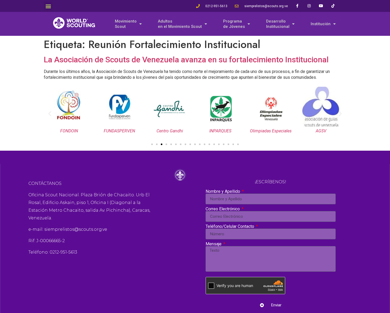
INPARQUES (220, 130)
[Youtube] (321, 6)
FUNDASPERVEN (119, 130)
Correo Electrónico (223, 209)
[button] (48, 6)
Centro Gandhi (170, 130)
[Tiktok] (333, 6)
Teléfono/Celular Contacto (230, 226)
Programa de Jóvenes (234, 24)
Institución (321, 23)
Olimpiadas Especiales (271, 130)
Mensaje (214, 244)
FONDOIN (69, 130)
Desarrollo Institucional (277, 24)
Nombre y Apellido (223, 191)
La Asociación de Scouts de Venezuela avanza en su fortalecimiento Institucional (186, 59)
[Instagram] (309, 6)
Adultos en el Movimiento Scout (180, 24)
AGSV (321, 130)
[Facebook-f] (297, 6)
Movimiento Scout (126, 24)
